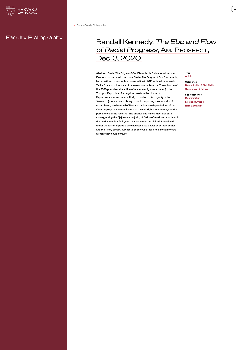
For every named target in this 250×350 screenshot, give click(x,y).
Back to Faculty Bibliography (91, 25)
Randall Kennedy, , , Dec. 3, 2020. (156, 50)
